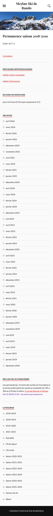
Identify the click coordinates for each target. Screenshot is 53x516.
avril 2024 (10, 188)
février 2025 (11, 170)
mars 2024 (10, 194)
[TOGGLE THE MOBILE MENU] (4, 5)
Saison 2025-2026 (14, 487)
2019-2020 (11, 425)
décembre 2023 (13, 213)
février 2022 (11, 267)
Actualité (10, 438)
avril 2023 (10, 225)
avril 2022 (10, 255)
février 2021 (11, 298)
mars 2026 (10, 127)
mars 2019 (10, 347)
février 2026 (11, 133)
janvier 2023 (11, 243)
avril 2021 (10, 286)
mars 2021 (10, 292)
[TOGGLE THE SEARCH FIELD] (48, 5)
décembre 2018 (13, 365)
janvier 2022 (11, 274)
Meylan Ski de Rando (26, 5)
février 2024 (11, 200)
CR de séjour (11, 444)
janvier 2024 (11, 206)
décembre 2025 (13, 145)
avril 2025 (10, 157)
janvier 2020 (11, 316)
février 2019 (11, 353)
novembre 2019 (13, 329)
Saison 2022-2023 (14, 468)
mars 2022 (10, 261)
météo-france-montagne (14, 75)
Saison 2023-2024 (14, 474)
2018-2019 (11, 413)
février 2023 (11, 237)
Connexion (7, 56)
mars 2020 (10, 304)
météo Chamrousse (11, 81)
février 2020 (11, 310)
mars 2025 (10, 164)
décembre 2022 (13, 249)
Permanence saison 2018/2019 (25, 36)
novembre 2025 (13, 151)
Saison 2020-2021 (14, 456)
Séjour (8, 499)
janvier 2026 (11, 139)
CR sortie (10, 450)
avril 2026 (10, 121)
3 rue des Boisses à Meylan (36, 391)
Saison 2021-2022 (14, 462)
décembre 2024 (13, 182)
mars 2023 (10, 231)
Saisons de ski (12, 493)
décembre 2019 (13, 323)
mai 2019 (10, 335)
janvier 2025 (11, 176)
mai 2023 (10, 219)
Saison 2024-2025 (14, 480)
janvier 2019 (11, 359)
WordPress (38, 511)
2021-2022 (11, 431)
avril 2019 (10, 341)
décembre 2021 (13, 280)
